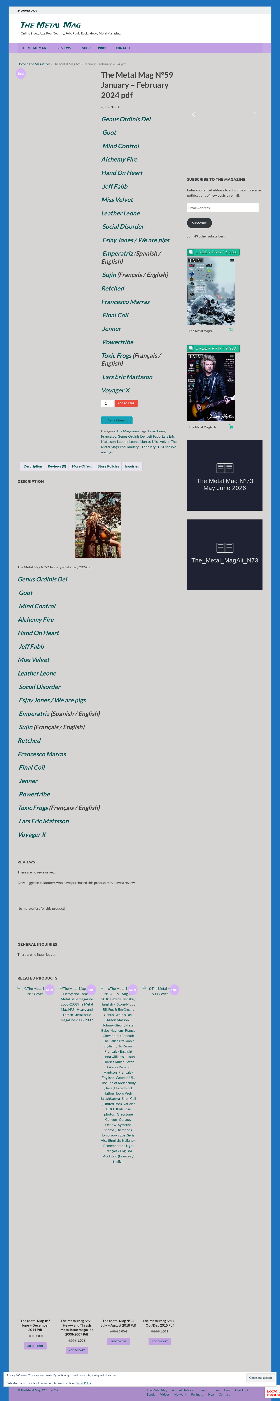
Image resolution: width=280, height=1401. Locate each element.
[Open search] (260, 48)
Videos (165, 1394)
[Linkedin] (248, 10)
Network (180, 1394)
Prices (103, 48)
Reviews (64, 48)
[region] (224, 115)
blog (211, 1394)
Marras (145, 441)
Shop (86, 48)
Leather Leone (127, 441)
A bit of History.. (183, 1390)
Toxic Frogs (116, 355)
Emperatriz (117, 253)
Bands (151, 1394)
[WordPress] (260, 10)
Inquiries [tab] (132, 466)
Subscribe (199, 223)
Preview (211, 291)
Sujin (109, 274)
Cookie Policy (83, 1383)
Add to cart (126, 403)
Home (22, 64)
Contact (123, 48)
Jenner (111, 328)
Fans (227, 1390)
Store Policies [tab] (108, 466)
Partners (197, 1394)
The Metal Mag (51, 25)
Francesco (108, 436)
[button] (193, 114)
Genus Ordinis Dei (125, 119)
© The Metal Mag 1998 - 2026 (38, 1390)
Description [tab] (33, 466)
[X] (254, 10)
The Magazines (40, 64)
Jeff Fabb (154, 436)
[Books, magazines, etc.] (231, 330)
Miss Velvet (161, 441)
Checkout (241, 1390)
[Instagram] (242, 10)
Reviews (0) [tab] (57, 466)
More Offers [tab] (82, 466)
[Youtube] (235, 10)
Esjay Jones (156, 431)
